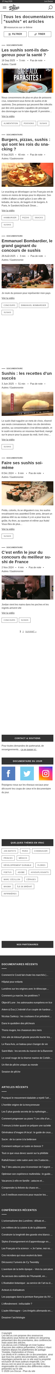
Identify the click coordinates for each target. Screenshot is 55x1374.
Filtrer (16, 34)
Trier (41, 34)
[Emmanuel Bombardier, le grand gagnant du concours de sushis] (27, 290)
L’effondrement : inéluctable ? (17, 1303)
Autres (5, 64)
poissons (29, 123)
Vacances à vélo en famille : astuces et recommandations (22, 1181)
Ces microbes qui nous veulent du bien (22, 1255)
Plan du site (29, 1371)
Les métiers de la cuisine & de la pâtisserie (24, 1227)
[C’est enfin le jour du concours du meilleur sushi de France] (27, 601)
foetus (8, 872)
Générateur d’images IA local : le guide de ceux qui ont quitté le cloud (26, 1132)
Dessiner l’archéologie (13, 1317)
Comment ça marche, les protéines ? (21, 995)
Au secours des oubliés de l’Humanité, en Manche (23, 1276)
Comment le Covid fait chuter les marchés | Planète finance (24, 975)
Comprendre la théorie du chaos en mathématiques (20, 1188)
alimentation (11, 123)
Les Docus (15, 1371)
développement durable (17, 865)
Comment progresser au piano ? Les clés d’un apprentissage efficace (25, 1119)
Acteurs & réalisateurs (13, 1290)
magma (7, 887)
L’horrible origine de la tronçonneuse (21, 1105)
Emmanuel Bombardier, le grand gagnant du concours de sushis (27, 246)
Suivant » (31, 632)
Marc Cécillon (12, 879)
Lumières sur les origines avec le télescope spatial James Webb (24, 989)
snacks (39, 218)
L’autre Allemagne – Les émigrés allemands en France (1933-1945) (26, 1311)
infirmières (10, 894)
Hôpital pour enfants (12, 982)
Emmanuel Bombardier (33, 305)
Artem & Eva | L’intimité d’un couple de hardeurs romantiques (26, 1010)
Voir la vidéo (8, 116)
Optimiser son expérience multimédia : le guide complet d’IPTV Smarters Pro (26, 1174)
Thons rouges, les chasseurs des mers (22, 1030)
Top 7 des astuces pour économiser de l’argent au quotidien (27, 1167)
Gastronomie (16, 158)
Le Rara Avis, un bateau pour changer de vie (25, 1044)
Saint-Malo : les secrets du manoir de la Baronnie (27, 1051)
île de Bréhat (24, 887)
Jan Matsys (10, 851)
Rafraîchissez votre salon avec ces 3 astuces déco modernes (25, 1160)
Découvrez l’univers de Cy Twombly (20, 1262)
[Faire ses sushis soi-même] (27, 507)
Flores (41, 865)
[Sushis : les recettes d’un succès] (27, 417)
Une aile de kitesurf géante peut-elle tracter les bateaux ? (26, 1037)
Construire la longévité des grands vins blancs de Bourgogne (27, 1235)
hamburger (10, 218)
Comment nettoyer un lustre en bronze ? (22, 1146)
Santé (13, 64)
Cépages (31, 879)
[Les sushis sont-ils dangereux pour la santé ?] (27, 94)
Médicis (23, 858)
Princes (8, 858)
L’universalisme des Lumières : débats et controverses (23, 1221)
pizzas (25, 218)
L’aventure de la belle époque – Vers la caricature (27, 1269)
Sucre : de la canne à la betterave (19, 1139)
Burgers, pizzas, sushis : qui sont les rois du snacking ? (26, 144)
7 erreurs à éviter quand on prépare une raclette (26, 1125)
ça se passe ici (28, 749)
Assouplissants (40, 872)
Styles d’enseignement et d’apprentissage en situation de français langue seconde (25, 1242)
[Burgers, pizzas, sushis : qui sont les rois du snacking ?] (27, 188)
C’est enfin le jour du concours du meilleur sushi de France (26, 557)
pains (25, 851)
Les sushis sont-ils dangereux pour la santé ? (25, 52)
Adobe (21, 872)
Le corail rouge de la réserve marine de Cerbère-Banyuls (27, 1058)
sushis (43, 123)
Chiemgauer (41, 851)
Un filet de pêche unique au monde (20, 1064)
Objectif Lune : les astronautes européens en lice (27, 1002)
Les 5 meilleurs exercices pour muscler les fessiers (24, 1195)
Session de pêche (11, 1071)
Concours (9, 305)
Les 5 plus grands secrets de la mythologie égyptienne (24, 1112)
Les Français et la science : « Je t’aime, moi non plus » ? (26, 1248)
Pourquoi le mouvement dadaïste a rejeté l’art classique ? (25, 1098)
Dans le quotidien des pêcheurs (18, 1023)
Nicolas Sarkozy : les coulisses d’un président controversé (25, 1016)
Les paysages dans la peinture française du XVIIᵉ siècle (27, 1297)
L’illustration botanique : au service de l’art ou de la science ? (27, 1283)
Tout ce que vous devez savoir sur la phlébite (25, 1153)
